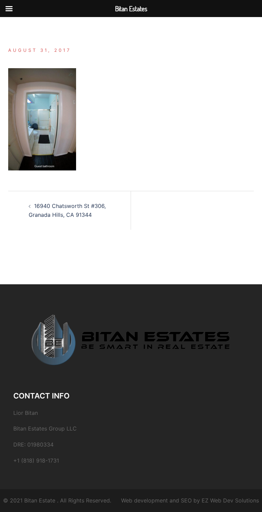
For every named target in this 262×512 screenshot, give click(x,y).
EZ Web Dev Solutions (230, 500)
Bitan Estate (39, 500)
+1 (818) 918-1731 (36, 460)
